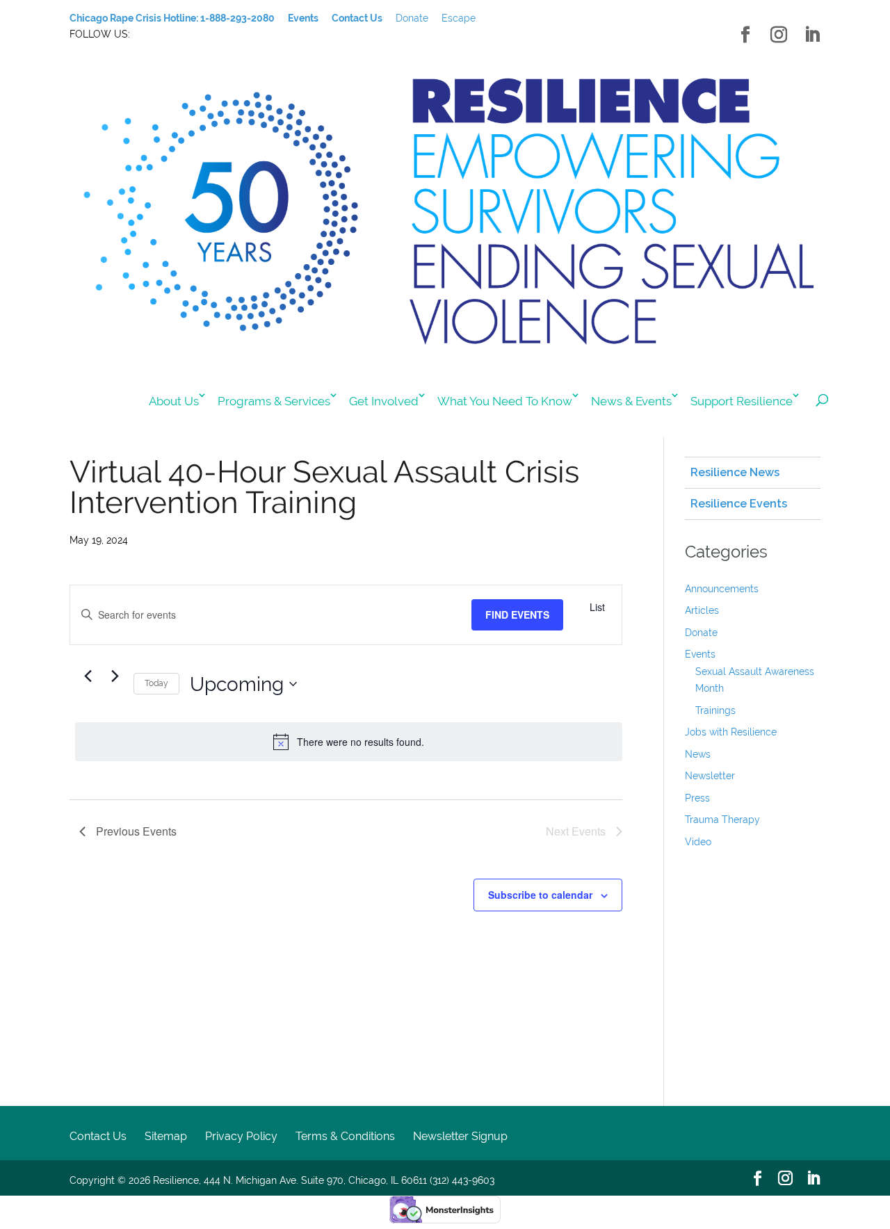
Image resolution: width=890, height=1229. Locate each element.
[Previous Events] (87, 675)
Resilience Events (738, 503)
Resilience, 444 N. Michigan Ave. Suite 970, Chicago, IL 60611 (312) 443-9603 (323, 1180)
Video (698, 841)
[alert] (348, 741)
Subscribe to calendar (540, 895)
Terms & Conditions (345, 1136)
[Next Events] (114, 675)
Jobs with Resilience (731, 732)
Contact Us (98, 1136)
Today (156, 683)
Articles (702, 610)
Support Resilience (741, 401)
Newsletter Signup (460, 1136)
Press (697, 798)
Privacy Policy (241, 1136)
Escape (459, 18)
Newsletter (710, 775)
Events (700, 654)
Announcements (722, 588)
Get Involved (384, 401)
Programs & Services (274, 401)
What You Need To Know (504, 401)
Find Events (517, 614)
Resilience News (734, 472)
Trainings (715, 710)
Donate (412, 18)
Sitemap (166, 1136)
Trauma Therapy (722, 819)
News (698, 754)
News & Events (631, 401)
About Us (174, 401)
